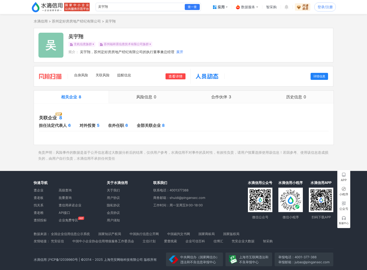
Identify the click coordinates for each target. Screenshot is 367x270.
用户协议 (113, 198)
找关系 (38, 205)
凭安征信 (57, 241)
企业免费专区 (68, 220)
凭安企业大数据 (243, 241)
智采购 (268, 241)
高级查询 (65, 190)
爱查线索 (170, 241)
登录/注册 (325, 7)
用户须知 (113, 220)
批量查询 (65, 198)
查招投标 (40, 220)
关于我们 (113, 190)
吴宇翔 (110, 21)
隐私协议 (113, 205)
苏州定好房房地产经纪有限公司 (76, 21)
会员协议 (113, 213)
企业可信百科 (195, 241)
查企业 (38, 190)
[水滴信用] (47, 7)
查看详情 (176, 76)
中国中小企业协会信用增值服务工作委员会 (103, 241)
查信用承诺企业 (70, 205)
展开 (179, 52)
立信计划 (149, 241)
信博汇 (218, 241)
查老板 (38, 198)
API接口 (64, 213)
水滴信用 (41, 21)
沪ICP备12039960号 (63, 260)
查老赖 (38, 213)
